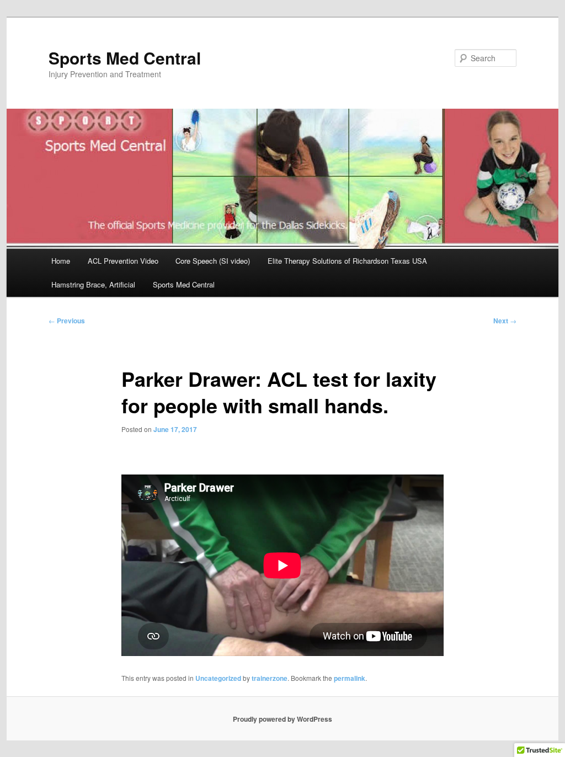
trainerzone (269, 678)
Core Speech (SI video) (212, 260)
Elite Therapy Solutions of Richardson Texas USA (347, 260)
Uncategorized (218, 678)
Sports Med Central (125, 58)
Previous (67, 321)
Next (504, 321)
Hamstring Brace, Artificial (93, 284)
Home (60, 260)
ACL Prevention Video (123, 260)
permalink (349, 678)
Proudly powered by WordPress (282, 719)
